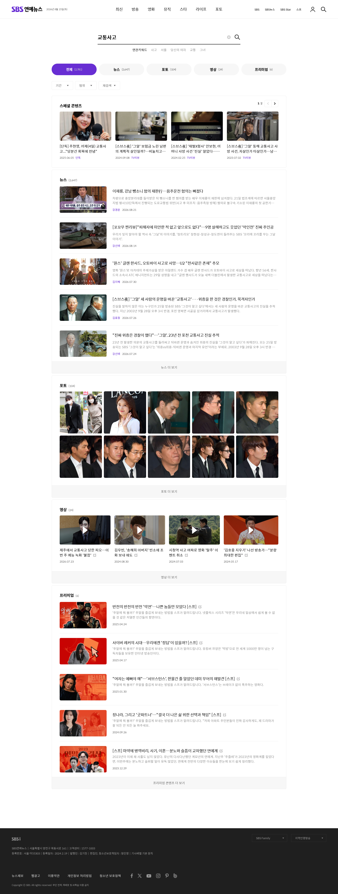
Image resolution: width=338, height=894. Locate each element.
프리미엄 (264, 69)
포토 (169, 69)
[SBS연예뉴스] (27, 9)
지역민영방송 (302, 838)
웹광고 (35, 875)
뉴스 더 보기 (169, 367)
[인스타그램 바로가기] (158, 876)
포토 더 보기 (169, 491)
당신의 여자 (178, 49)
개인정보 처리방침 (79, 875)
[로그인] (313, 9)
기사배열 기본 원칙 (142, 853)
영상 (216, 69)
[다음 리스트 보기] (274, 103)
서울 (164, 49)
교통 (193, 49)
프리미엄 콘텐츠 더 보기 (169, 782)
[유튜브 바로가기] (149, 876)
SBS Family (263, 838)
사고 (154, 49)
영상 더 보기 (169, 577)
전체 (74, 69)
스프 (298, 9)
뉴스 (121, 69)
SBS (256, 9)
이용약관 (54, 875)
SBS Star (285, 9)
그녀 (203, 49)
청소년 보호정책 (110, 875)
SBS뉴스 (270, 9)
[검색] (323, 9)
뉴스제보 (17, 875)
